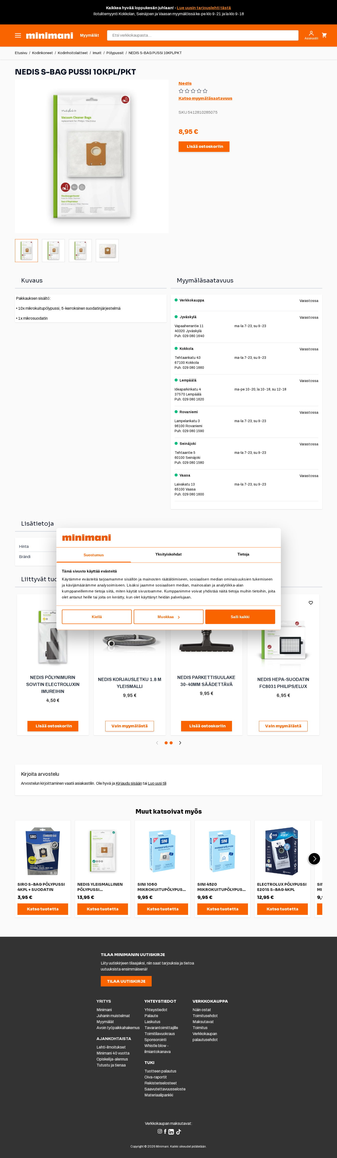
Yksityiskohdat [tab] (168, 554)
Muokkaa (166, 617)
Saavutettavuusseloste (165, 1089)
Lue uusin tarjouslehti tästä (204, 8)
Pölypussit (115, 53)
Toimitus (200, 1028)
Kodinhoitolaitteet (73, 53)
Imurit (97, 53)
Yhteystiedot (155, 1010)
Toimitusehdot (205, 1016)
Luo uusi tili (157, 783)
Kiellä (97, 617)
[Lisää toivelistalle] (310, 602)
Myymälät (105, 1022)
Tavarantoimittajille (161, 1028)
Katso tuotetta (43, 909)
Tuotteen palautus (160, 1071)
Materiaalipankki (158, 1095)
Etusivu (21, 53)
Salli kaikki (240, 617)
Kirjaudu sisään (129, 783)
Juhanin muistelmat (113, 1016)
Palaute (151, 1016)
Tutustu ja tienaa (111, 1065)
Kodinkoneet (42, 53)
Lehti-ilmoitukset (111, 1047)
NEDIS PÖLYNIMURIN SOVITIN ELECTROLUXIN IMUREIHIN (53, 684)
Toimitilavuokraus (159, 1034)
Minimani (104, 1010)
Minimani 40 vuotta (113, 1053)
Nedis (185, 83)
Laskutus (152, 1022)
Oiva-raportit (155, 1077)
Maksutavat (203, 1022)
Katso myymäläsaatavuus (205, 98)
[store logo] (49, 35)
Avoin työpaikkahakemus (118, 1028)
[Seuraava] (180, 742)
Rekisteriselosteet (160, 1083)
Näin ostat (202, 1010)
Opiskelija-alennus (112, 1059)
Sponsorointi (155, 1040)
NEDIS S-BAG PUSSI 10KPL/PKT (155, 53)
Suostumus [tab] (94, 555)
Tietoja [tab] (243, 554)
